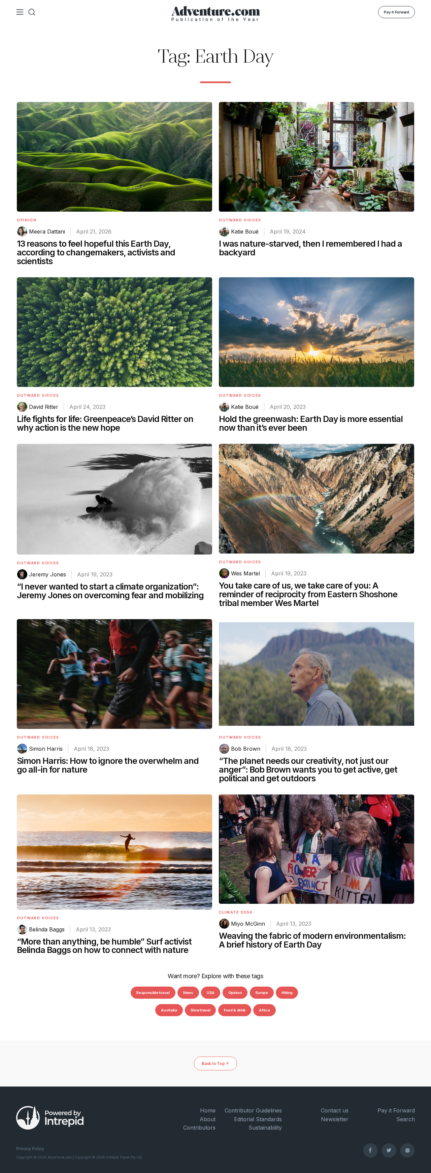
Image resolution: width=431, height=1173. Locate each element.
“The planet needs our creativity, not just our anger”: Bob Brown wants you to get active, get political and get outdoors (308, 769)
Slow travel (200, 1010)
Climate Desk (236, 912)
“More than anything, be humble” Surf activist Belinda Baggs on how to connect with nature (104, 945)
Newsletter (334, 1119)
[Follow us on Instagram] (407, 1150)
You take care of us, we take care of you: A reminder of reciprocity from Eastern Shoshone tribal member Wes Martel (308, 594)
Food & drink (234, 1010)
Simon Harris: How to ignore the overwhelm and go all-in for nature (108, 765)
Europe (262, 992)
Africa (264, 1010)
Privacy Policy (30, 1148)
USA (210, 992)
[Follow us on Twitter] (389, 1150)
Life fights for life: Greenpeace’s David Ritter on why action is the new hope (105, 423)
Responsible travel (152, 992)
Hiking (286, 992)
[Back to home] (215, 12)
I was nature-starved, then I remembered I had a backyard (310, 248)
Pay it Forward (396, 12)
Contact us (334, 1110)
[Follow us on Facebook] (370, 1150)
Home (208, 1110)
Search (405, 1119)
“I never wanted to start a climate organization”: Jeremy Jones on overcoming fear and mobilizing (110, 590)
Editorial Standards (258, 1119)
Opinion (27, 220)
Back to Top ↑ (215, 1063)
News (188, 992)
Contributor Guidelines (253, 1110)
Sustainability (265, 1127)
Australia (169, 1010)
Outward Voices (240, 220)
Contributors (199, 1127)
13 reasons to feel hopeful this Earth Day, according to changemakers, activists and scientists (96, 252)
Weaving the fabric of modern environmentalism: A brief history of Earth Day (312, 940)
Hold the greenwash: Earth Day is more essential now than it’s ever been (311, 423)
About (208, 1119)
